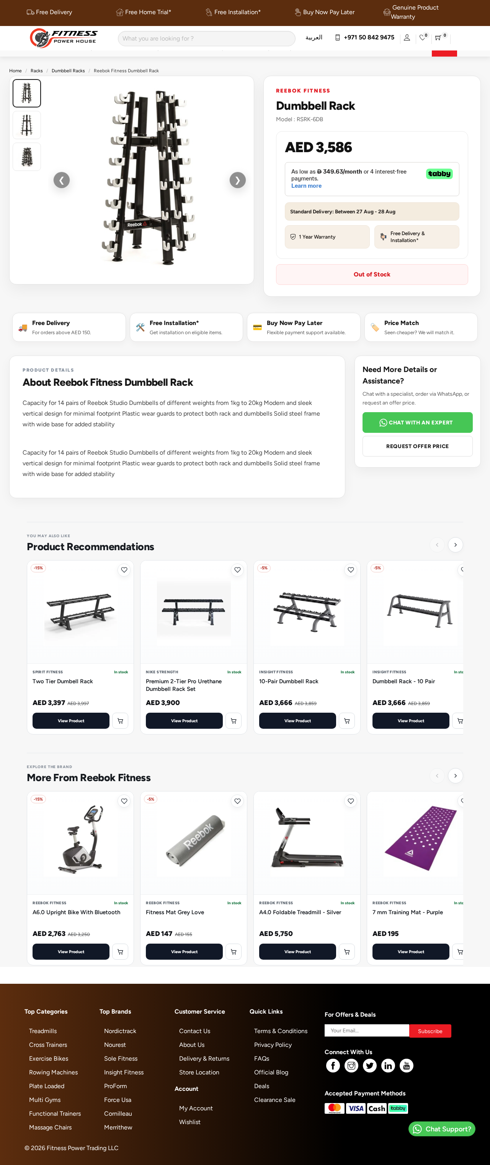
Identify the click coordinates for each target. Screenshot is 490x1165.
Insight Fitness (124, 1072)
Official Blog (271, 1072)
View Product (71, 720)
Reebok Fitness (303, 90)
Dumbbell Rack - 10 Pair (403, 681)
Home (15, 70)
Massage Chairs (50, 1127)
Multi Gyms (44, 1099)
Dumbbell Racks (68, 70)
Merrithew (118, 1127)
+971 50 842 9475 (367, 37)
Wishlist (190, 1122)
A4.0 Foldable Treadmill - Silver (300, 912)
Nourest (115, 1044)
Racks (37, 70)
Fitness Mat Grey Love (175, 912)
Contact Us (194, 1031)
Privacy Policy (273, 1044)
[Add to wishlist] (124, 570)
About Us (191, 1044)
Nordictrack (120, 1031)
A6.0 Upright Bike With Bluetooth (76, 912)
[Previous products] (437, 544)
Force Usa (117, 1099)
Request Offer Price (417, 446)
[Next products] (455, 544)
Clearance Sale (275, 1099)
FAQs (261, 1058)
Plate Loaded (46, 1086)
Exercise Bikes (48, 1058)
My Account (196, 1108)
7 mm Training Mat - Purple (407, 912)
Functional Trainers (55, 1113)
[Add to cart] (120, 721)
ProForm (115, 1086)
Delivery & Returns (204, 1058)
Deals (261, 1086)
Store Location (199, 1072)
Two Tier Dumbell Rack (63, 681)
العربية (313, 37)
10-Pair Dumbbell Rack (288, 681)
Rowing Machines (53, 1072)
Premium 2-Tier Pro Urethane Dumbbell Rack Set (184, 685)
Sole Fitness (120, 1058)
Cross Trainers (48, 1044)
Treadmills (43, 1031)
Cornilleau (118, 1113)
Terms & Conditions (280, 1031)
